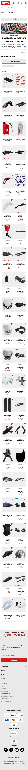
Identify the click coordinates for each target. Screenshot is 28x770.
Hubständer (7, 540)
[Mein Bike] (18, 3)
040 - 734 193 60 (16, 635)
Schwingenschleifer (20, 264)
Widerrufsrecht (4, 691)
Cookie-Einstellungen (6, 701)
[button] (25, 8)
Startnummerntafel (20, 466)
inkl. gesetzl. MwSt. (13, 761)
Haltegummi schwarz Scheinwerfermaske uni (20, 342)
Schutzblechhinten (7, 590)
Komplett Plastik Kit (20, 91)
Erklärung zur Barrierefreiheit (8, 696)
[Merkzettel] (22, 3)
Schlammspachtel (20, 242)
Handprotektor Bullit (7, 490)
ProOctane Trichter (8, 242)
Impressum (4, 683)
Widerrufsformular (5, 693)
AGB (2, 686)
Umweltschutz (4, 698)
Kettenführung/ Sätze (7, 564)
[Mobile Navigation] (2, 8)
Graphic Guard (8, 391)
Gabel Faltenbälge (8, 91)
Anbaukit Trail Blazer (20, 615)
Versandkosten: (6, 763)
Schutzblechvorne (8, 115)
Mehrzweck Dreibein (7, 466)
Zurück (15, 19)
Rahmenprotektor (20, 440)
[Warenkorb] (26, 3)
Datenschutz (4, 688)
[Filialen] (14, 3)
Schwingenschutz (20, 115)
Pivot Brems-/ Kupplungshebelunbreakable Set (20, 591)
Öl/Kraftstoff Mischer (20, 139)
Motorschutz (20, 540)
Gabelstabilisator (20, 391)
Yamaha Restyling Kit (20, 191)
